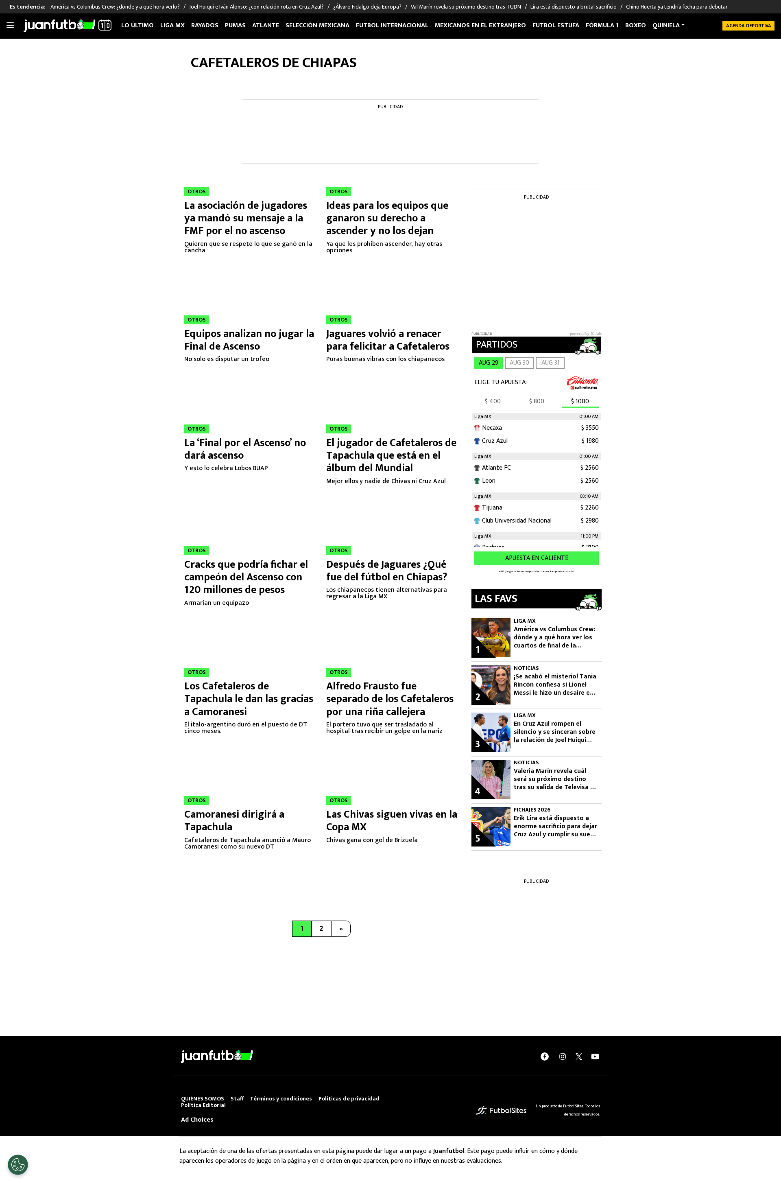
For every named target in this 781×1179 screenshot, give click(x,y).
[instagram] (562, 1056)
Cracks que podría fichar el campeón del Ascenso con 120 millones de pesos (246, 577)
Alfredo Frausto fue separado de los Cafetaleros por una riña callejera (390, 699)
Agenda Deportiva (748, 26)
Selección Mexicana (317, 25)
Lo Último (137, 25)
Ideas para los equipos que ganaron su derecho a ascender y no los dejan (387, 218)
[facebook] (545, 1056)
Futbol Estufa (555, 25)
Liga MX (172, 25)
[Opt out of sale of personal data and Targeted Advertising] (18, 1165)
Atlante (265, 25)
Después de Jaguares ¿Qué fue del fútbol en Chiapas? (386, 571)
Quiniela (666, 25)
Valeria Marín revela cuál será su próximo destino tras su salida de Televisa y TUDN (553, 779)
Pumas (235, 25)
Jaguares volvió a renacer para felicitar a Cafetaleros (389, 340)
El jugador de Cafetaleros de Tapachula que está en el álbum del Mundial (391, 455)
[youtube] (595, 1056)
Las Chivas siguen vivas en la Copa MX (391, 821)
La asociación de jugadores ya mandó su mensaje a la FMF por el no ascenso (245, 218)
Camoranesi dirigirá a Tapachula (234, 821)
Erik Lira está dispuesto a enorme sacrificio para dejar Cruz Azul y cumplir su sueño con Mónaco (556, 826)
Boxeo (635, 25)
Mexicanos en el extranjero (480, 25)
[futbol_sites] (501, 1110)
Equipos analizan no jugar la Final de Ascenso (249, 340)
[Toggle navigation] (10, 25)
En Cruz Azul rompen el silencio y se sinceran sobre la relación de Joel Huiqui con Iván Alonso (555, 732)
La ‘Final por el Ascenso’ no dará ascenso (245, 449)
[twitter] (579, 1056)
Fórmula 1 (602, 25)
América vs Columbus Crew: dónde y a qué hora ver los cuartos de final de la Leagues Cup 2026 (554, 638)
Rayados (204, 25)
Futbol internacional (392, 25)
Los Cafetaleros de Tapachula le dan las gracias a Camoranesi (248, 699)
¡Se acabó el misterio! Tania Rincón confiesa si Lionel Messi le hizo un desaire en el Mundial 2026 (555, 685)
